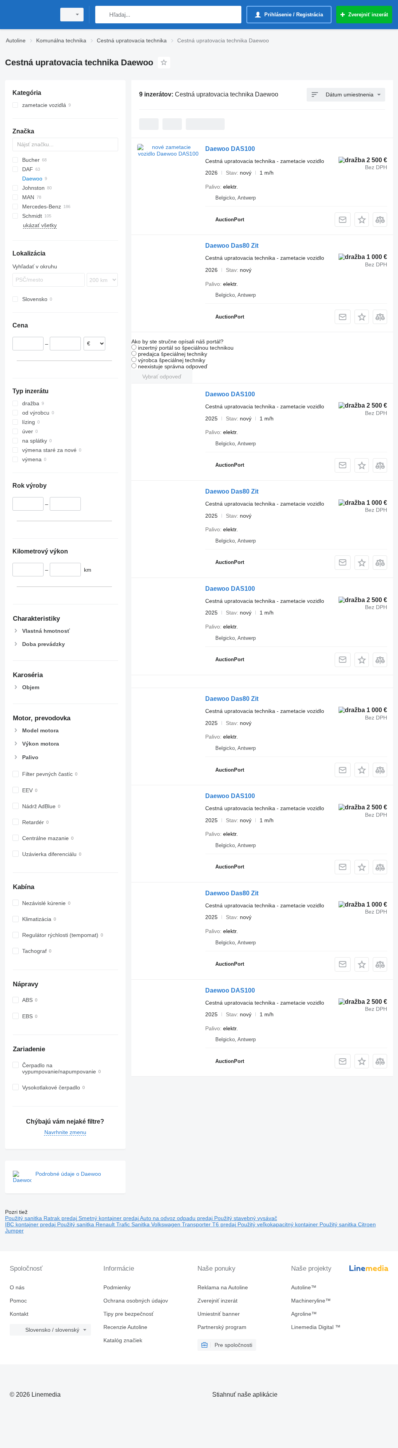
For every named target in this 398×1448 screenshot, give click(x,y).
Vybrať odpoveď (162, 376)
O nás (17, 1287)
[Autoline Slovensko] (29, 14)
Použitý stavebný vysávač (245, 1218)
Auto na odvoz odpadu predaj (177, 1218)
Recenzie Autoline (125, 1327)
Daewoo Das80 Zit (231, 245)
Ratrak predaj (61, 1218)
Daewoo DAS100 (230, 148)
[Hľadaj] (103, 14)
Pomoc (18, 1300)
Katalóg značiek (122, 1340)
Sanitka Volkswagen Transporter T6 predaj (184, 1224)
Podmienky (117, 1287)
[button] (361, 219)
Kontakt (19, 1314)
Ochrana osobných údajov (135, 1300)
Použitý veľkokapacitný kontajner (278, 1224)
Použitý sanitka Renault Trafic (94, 1224)
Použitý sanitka (24, 1218)
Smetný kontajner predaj (109, 1218)
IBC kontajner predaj (31, 1224)
